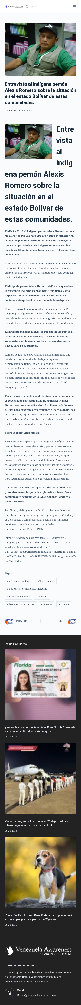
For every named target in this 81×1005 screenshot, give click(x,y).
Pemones (46, 604)
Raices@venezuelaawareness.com (37, 995)
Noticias (27, 110)
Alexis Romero (45, 581)
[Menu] (74, 6)
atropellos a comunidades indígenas (27, 588)
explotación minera (18, 596)
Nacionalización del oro (20, 604)
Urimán (64, 604)
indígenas (42, 596)
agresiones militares (18, 581)
